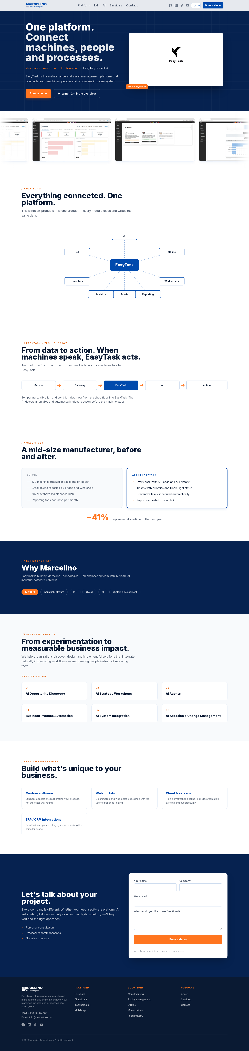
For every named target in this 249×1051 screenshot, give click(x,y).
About (184, 994)
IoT (96, 5)
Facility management (139, 999)
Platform (84, 5)
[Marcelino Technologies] (36, 5)
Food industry (135, 1015)
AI (104, 5)
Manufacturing (136, 994)
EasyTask (80, 994)
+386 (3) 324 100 (37, 1013)
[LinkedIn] (176, 5)
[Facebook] (170, 5)
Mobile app (81, 1010)
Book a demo (213, 5)
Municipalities (135, 1010)
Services (116, 5)
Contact (132, 5)
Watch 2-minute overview (79, 93)
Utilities (132, 1004)
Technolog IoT (83, 1004)
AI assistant (81, 999)
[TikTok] (181, 5)
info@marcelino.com (40, 1017)
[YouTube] (187, 5)
